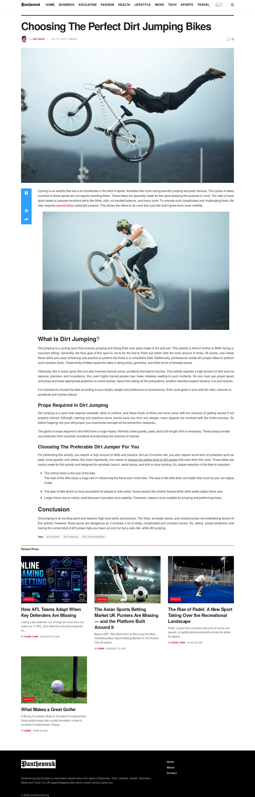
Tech (172, 4)
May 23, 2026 (41, 730)
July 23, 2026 (196, 642)
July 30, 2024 (58, 39)
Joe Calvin (39, 39)
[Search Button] (232, 4)
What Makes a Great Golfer (48, 709)
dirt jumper (53, 536)
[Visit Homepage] (31, 4)
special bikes (65, 205)
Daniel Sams (31, 636)
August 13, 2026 (117, 648)
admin (101, 648)
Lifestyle (142, 4)
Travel (203, 4)
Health (124, 4)
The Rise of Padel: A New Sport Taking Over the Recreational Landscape (200, 615)
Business (66, 4)
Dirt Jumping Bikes (93, 536)
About (171, 767)
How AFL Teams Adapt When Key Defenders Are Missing (51, 612)
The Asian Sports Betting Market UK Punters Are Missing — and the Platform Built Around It (126, 618)
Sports (187, 4)
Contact (172, 773)
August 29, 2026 (51, 636)
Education (88, 4)
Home (50, 4)
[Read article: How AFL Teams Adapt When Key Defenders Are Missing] (54, 579)
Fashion (107, 4)
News (159, 4)
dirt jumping (71, 536)
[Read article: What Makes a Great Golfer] (54, 680)
